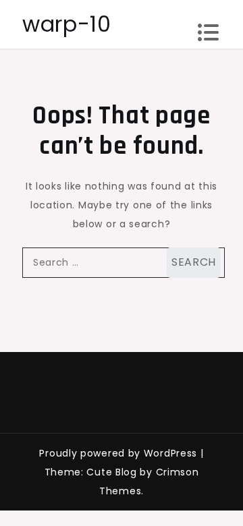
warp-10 (66, 24)
